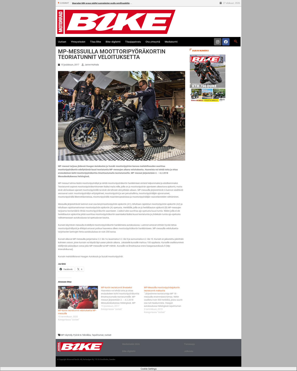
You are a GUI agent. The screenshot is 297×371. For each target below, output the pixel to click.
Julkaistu (188, 351)
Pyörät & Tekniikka (82, 335)
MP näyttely (66, 335)
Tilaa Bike (95, 41)
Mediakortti (171, 41)
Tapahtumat (98, 335)
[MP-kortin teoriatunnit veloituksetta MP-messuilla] (78, 297)
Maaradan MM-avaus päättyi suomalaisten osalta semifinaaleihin (101, 3)
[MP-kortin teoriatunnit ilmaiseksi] (122, 298)
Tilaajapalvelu (133, 41)
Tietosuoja (189, 344)
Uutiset (62, 41)
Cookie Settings (149, 368)
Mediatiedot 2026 (131, 344)
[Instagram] (217, 41)
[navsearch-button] (235, 41)
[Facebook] (226, 41)
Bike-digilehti (113, 41)
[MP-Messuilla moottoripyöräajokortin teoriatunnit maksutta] (165, 300)
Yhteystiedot (78, 41)
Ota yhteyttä (153, 41)
